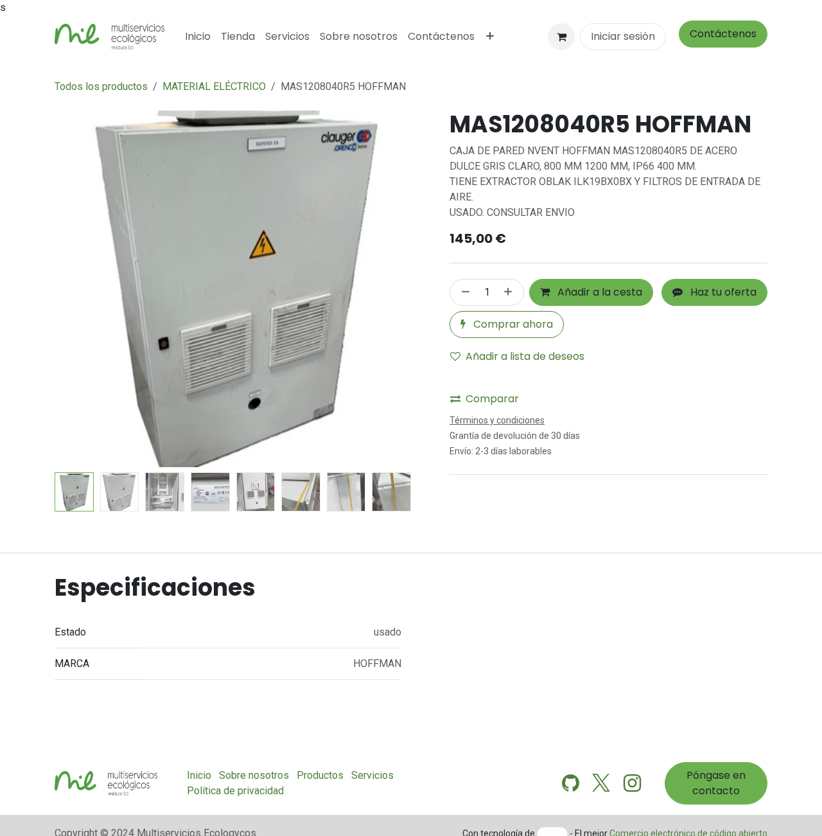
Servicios (372, 775)
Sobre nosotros (254, 775)
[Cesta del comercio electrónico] (561, 36)
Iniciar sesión (623, 36)
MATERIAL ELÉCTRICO (214, 86)
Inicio (199, 775)
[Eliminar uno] (463, 292)
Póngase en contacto (716, 783)
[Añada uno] (510, 292)
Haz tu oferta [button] (722, 292)
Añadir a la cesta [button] (598, 292)
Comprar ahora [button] (512, 324)
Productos (320, 775)
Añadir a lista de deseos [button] (525, 356)
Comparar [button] (492, 398)
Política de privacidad (235, 791)
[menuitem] (198, 36)
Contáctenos (723, 33)
